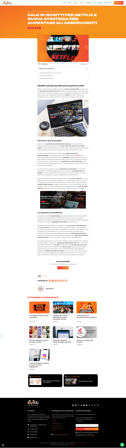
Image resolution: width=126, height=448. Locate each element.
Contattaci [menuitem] (118, 3)
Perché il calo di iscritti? (46, 76)
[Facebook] (73, 405)
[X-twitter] (89, 405)
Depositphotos (72, 444)
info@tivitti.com (34, 437)
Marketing (31, 28)
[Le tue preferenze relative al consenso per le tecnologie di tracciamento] (1, 336)
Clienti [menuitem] (81, 3)
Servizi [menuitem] (75, 3)
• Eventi (53, 430)
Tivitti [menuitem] (69, 3)
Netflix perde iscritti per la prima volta (50, 73)
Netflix (78, 155)
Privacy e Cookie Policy (80, 443)
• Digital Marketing (56, 423)
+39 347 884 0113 (34, 429)
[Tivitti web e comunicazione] (7, 3)
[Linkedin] (75, 405)
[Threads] (81, 405)
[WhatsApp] (95, 405)
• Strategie (54, 421)
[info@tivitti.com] (28, 437)
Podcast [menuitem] (99, 3)
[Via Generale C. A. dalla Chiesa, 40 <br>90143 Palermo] (28, 424)
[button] (86, 68)
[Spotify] (86, 405)
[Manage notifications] (3, 445)
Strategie (38, 28)
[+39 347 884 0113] (28, 429)
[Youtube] (84, 405)
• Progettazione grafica (57, 428)
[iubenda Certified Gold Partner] (60, 434)
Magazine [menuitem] (88, 3)
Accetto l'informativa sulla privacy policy (87, 432)
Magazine (32, 11)
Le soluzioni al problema (46, 78)
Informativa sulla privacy (90, 435)
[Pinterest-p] (92, 405)
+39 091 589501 (33, 434)
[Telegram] (97, 405)
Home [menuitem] (64, 3)
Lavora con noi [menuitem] (107, 3)
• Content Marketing (56, 425)
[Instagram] (78, 405)
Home (28, 11)
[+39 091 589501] (28, 434)
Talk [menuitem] (94, 3)
